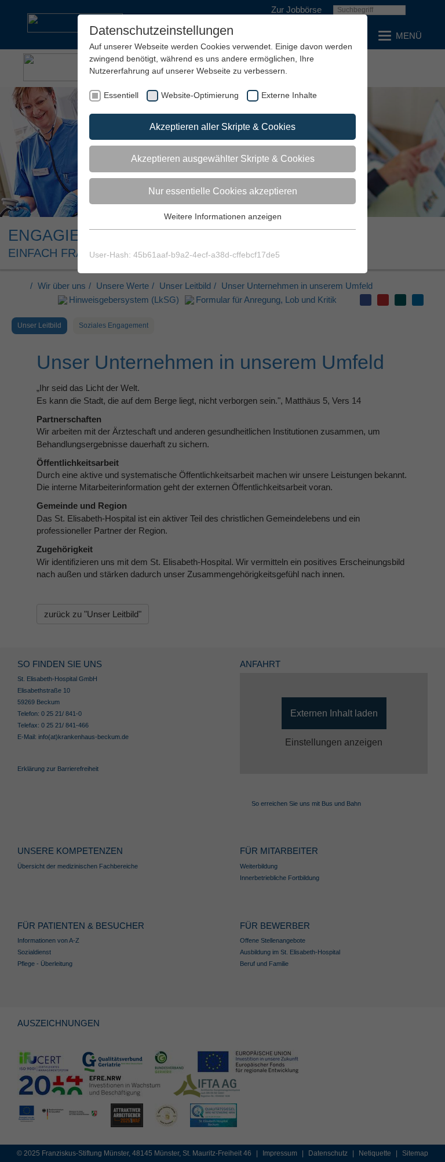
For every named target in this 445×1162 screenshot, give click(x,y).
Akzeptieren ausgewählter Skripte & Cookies (223, 159)
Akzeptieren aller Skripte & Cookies (222, 127)
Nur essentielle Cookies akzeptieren (222, 191)
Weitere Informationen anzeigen (223, 216)
